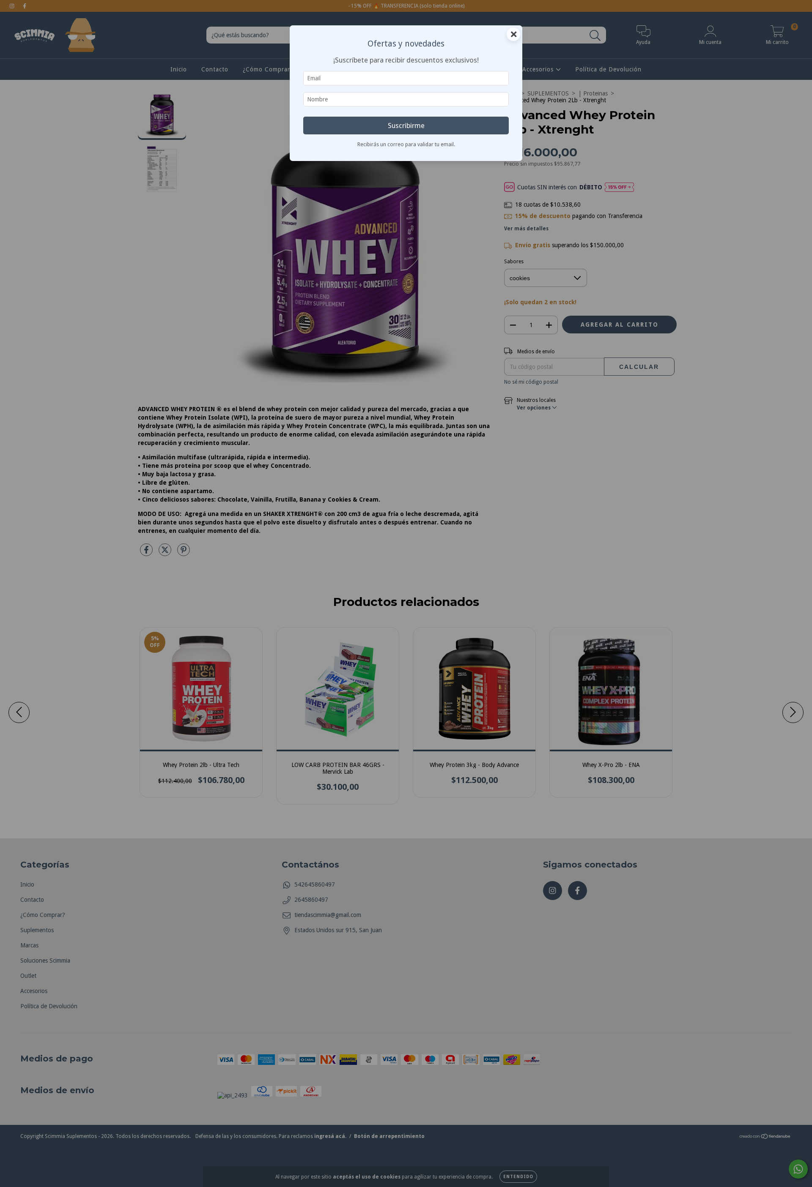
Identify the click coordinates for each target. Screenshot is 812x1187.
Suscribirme (406, 125)
